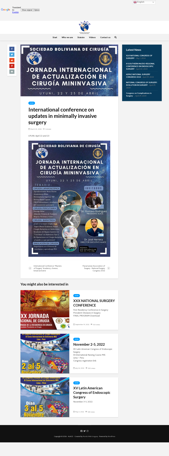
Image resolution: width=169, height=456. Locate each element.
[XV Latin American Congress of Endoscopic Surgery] (44, 397)
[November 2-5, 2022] (44, 353)
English (140, 2)
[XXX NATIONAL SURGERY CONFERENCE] (44, 309)
